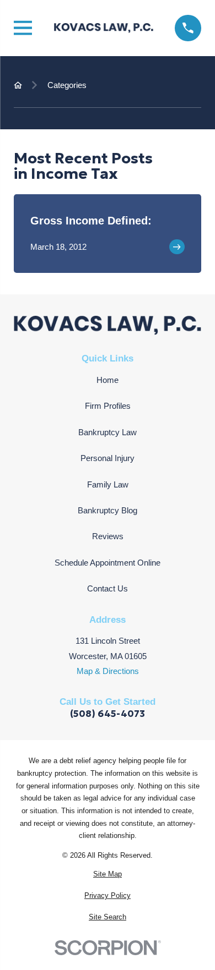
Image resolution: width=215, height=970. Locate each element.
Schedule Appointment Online (107, 562)
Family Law (107, 484)
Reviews (107, 536)
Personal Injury (107, 458)
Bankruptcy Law (107, 432)
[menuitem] (107, 874)
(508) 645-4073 (107, 714)
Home (107, 380)
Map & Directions (108, 671)
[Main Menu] (23, 28)
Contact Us (107, 588)
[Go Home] (18, 85)
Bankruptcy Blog (107, 510)
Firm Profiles (108, 405)
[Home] (103, 28)
